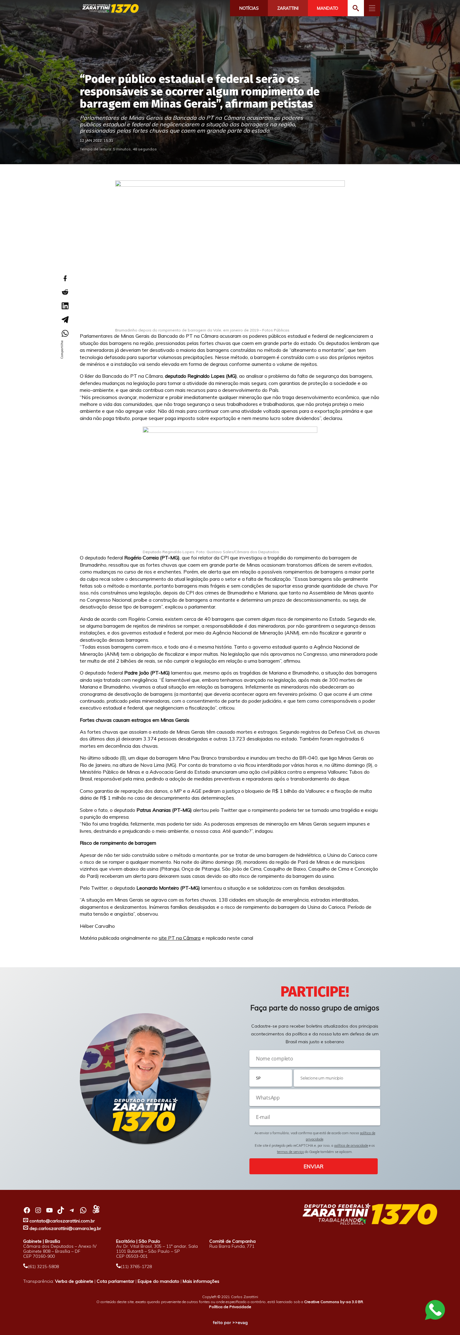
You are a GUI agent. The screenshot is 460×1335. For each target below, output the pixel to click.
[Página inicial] (110, 8)
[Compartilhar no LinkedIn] (65, 306)
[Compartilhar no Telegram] (65, 320)
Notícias (249, 8)
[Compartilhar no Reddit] (65, 292)
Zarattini (288, 8)
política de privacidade (351, 1145)
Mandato (327, 8)
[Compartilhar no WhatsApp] (65, 333)
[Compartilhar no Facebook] (65, 278)
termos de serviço (290, 1152)
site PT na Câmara (180, 938)
